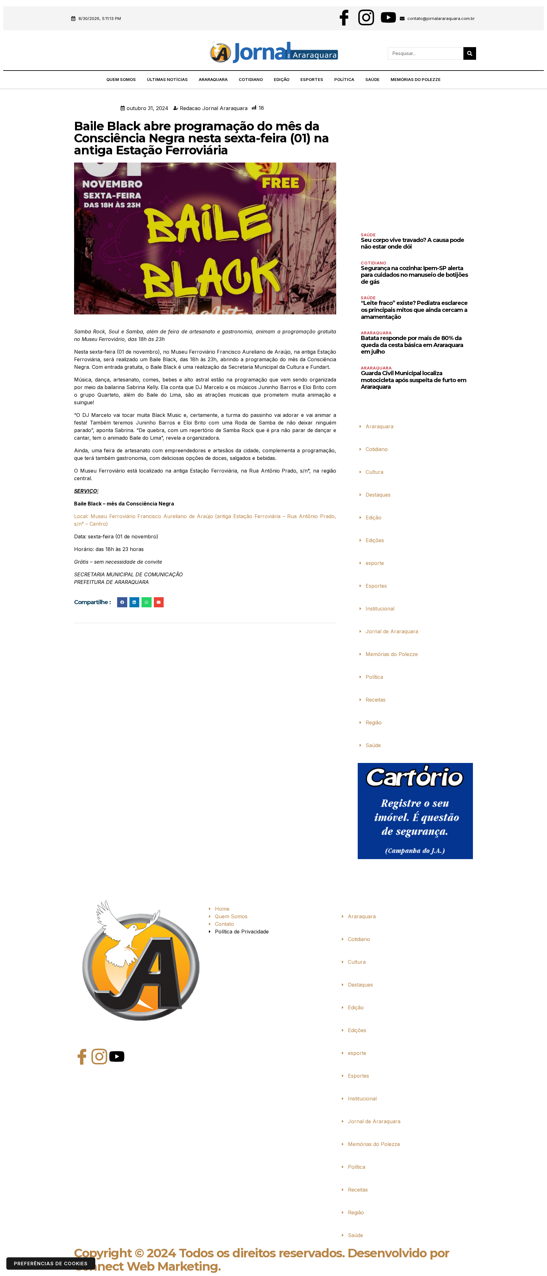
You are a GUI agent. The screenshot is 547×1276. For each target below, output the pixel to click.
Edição (281, 79)
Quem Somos (121, 79)
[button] (72, 53)
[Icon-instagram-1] (366, 17)
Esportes (311, 79)
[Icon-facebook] (344, 17)
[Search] (469, 53)
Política (344, 79)
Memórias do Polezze (416, 79)
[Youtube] (388, 17)
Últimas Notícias (167, 79)
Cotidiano (251, 79)
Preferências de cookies (51, 1264)
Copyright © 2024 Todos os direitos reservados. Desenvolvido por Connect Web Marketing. (261, 1260)
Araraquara (213, 79)
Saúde (372, 79)
